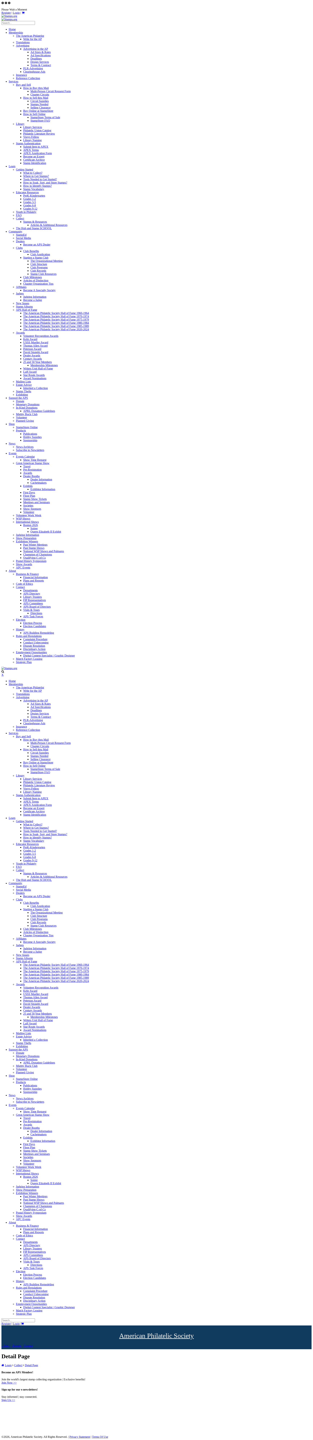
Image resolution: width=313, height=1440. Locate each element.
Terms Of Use (100, 1436)
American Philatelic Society (156, 1335)
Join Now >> (9, 1382)
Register (6, 12)
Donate (17, 1345)
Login (16, 12)
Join (6, 1345)
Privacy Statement (79, 1436)
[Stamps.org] (9, 16)
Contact (28, 1345)
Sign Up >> (8, 1400)
